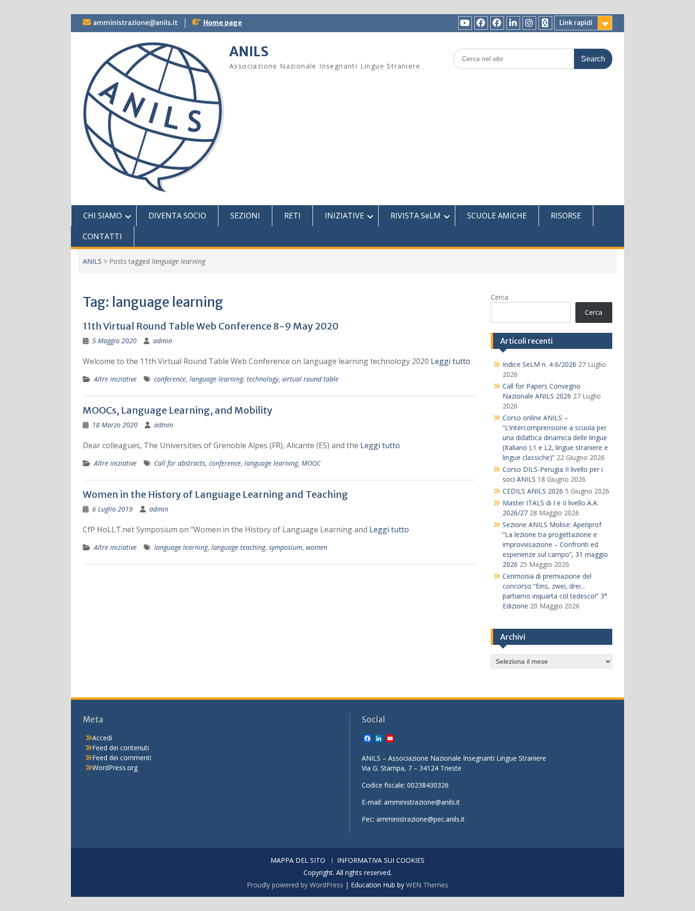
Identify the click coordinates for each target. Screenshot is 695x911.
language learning (216, 378)
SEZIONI (245, 215)
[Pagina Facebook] (481, 23)
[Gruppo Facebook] (497, 23)
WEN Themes (427, 884)
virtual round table (310, 378)
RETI (292, 215)
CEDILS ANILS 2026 (533, 490)
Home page (222, 22)
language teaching (238, 547)
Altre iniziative (115, 378)
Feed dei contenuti (120, 747)
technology (262, 378)
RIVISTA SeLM (416, 215)
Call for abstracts (179, 463)
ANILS (249, 51)
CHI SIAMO (102, 215)
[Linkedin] (513, 23)
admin (162, 340)
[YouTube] (465, 23)
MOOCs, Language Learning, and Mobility (177, 410)
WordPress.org (115, 767)
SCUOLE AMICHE (497, 215)
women (316, 547)
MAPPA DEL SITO (297, 861)
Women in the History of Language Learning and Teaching (215, 494)
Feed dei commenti (121, 757)
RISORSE (566, 215)
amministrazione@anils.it (135, 22)
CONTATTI (102, 236)
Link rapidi (575, 22)
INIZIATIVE (344, 215)
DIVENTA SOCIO (177, 215)
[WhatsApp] (545, 23)
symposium (285, 547)
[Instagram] (529, 23)
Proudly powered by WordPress (295, 884)
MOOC (311, 463)
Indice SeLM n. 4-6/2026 (539, 364)
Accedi (102, 737)
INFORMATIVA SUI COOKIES (381, 861)
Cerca (499, 297)
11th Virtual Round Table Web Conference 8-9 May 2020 (211, 326)
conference (170, 378)
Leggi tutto (450, 361)
